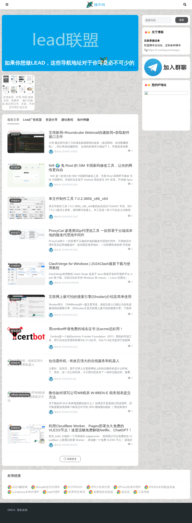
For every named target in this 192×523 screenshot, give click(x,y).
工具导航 (143, 491)
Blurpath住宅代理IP (48, 487)
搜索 (181, 20)
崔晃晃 (125, 491)
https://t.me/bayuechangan (164, 49)
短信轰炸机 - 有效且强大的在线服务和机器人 (84, 361)
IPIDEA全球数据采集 (162, 487)
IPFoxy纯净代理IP (129, 487)
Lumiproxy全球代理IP (25, 491)
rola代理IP (53, 491)
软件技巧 (15, 232)
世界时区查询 (76, 491)
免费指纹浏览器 (103, 491)
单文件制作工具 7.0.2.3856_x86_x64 (78, 199)
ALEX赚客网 (20, 487)
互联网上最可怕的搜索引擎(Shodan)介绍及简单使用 (90, 297)
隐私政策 (22, 509)
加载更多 (71, 459)
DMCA (11, 509)
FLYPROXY (75, 487)
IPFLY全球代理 (100, 487)
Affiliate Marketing (20, 395)
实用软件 (15, 265)
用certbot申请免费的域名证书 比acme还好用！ (86, 329)
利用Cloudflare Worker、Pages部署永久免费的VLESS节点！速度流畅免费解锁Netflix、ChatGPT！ (90, 428)
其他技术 (15, 134)
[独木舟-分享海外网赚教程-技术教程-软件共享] (96, 4)
